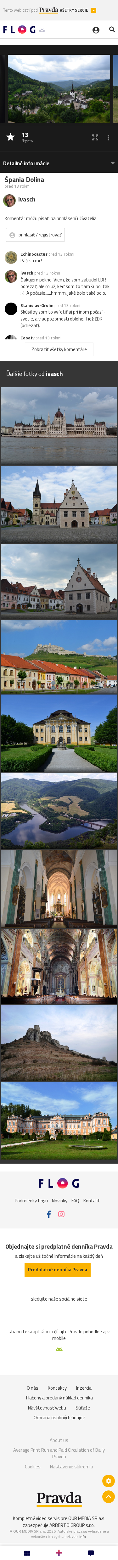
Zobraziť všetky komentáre (59, 349)
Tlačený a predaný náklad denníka (59, 1397)
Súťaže (83, 1407)
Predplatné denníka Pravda (57, 1269)
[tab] (59, 160)
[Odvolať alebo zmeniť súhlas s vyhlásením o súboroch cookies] (108, 1481)
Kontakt (91, 1200)
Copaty (27, 338)
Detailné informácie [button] (26, 164)
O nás (32, 1388)
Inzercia (84, 1388)
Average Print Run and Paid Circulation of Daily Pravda (59, 1453)
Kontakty (57, 1388)
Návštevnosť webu (47, 1407)
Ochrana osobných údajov (59, 1417)
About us (59, 1440)
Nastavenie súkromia (71, 1466)
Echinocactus (34, 254)
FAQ (75, 1200)
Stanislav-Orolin (36, 305)
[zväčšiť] (95, 137)
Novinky (59, 1200)
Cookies (33, 1466)
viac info (79, 1537)
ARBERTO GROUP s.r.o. (72, 1525)
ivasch (26, 273)
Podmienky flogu (31, 1200)
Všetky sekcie (74, 10)
